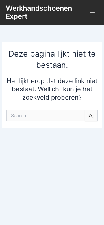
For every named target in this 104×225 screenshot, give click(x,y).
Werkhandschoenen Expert (39, 12)
